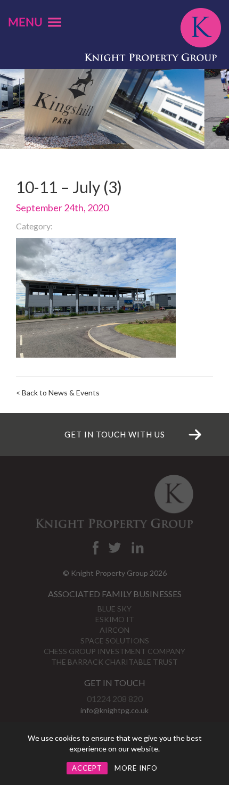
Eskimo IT (114, 619)
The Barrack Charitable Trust (114, 661)
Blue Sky (114, 608)
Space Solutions (114, 640)
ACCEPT (87, 768)
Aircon (114, 629)
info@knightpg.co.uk (114, 710)
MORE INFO (136, 768)
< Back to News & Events (58, 392)
